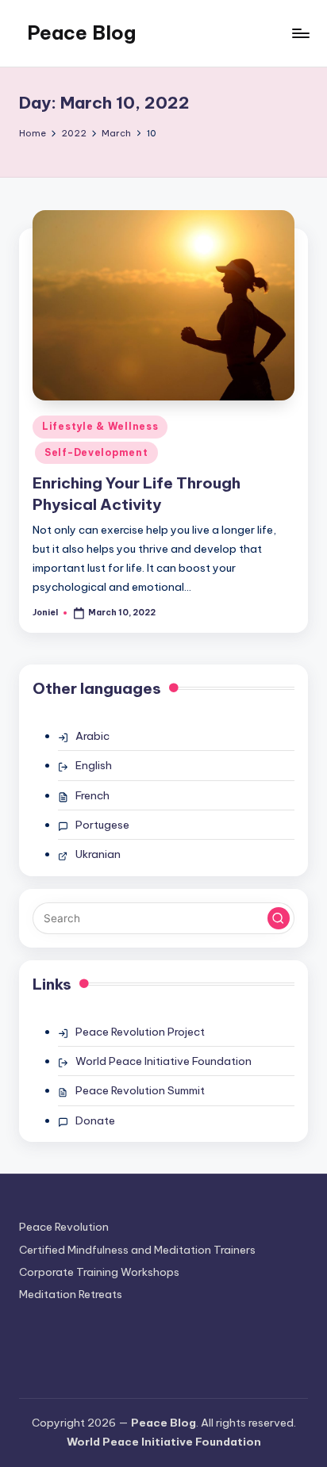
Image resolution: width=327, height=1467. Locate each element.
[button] (278, 918)
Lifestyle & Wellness (100, 426)
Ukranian (98, 854)
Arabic (92, 736)
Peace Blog (81, 32)
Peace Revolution (64, 1227)
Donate (95, 1120)
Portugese (102, 825)
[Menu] (300, 33)
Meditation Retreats (70, 1294)
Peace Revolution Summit (140, 1090)
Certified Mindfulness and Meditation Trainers (137, 1250)
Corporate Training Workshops (99, 1272)
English (93, 765)
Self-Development (96, 452)
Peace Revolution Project (140, 1032)
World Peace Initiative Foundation (163, 1061)
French (92, 795)
